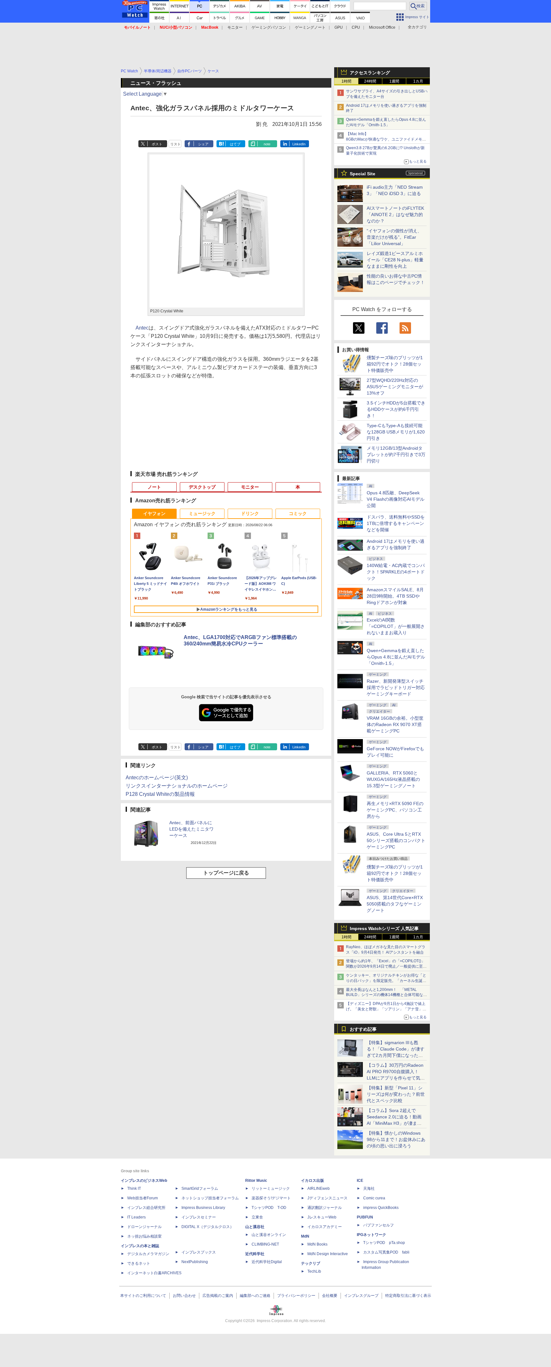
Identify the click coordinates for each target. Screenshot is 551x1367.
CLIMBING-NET (265, 1244)
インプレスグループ (361, 1295)
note (267, 144)
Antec (142, 328)
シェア (203, 144)
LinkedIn (298, 144)
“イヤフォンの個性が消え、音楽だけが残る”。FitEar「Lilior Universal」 (394, 237)
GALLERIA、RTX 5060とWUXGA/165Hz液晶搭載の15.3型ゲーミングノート (393, 779)
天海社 (369, 1188)
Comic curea (374, 1198)
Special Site (362, 173)
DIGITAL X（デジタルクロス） (207, 1227)
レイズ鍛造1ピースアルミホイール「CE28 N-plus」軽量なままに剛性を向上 (395, 260)
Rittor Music (256, 1180)
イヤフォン (154, 513)
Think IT (134, 1188)
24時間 (370, 81)
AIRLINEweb (318, 1188)
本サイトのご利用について (143, 1295)
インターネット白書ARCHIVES (154, 1273)
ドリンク (250, 513)
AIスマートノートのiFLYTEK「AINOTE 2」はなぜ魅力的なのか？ (395, 214)
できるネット (138, 1263)
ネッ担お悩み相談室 (144, 1236)
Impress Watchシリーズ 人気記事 (384, 928)
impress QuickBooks (381, 1207)
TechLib (314, 1271)
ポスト (157, 144)
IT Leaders (136, 1217)
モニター (235, 27)
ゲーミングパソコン (269, 27)
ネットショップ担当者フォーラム (210, 1198)
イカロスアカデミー (324, 1227)
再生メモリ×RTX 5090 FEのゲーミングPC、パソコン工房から (395, 810)
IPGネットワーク (371, 1234)
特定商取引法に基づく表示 (408, 1295)
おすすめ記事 (363, 1029)
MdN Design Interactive (327, 1254)
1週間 (394, 81)
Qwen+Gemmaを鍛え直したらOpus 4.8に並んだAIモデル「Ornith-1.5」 (396, 657)
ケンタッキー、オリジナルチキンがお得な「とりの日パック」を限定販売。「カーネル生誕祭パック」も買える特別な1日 (386, 980)
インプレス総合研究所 (146, 1207)
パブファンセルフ (378, 1225)
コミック (298, 513)
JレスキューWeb (321, 1217)
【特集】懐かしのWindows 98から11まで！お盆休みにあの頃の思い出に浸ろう (396, 1139)
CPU (356, 27)
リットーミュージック (271, 1188)
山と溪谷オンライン (269, 1234)
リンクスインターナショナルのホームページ (177, 786)
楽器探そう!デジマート (271, 1198)
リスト (175, 144)
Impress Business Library (203, 1207)
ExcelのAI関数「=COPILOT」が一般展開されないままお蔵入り (396, 626)
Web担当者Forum (142, 1198)
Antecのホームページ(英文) (157, 777)
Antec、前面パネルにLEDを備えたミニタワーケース (191, 829)
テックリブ (310, 1263)
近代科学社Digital (267, 1262)
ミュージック (202, 513)
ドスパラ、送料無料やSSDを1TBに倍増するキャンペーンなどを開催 (396, 523)
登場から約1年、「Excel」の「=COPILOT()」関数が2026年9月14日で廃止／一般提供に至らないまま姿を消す (386, 966)
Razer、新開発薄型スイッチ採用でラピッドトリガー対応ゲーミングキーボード (396, 687)
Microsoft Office (382, 27)
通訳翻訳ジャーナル (324, 1207)
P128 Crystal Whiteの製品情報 (160, 794)
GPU (338, 27)
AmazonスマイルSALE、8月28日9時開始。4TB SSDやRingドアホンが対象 (395, 596)
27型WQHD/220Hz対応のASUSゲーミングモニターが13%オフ (395, 387)
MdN (305, 1236)
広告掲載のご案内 (217, 1295)
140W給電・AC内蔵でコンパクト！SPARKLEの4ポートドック (396, 572)
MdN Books (317, 1244)
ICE (360, 1180)
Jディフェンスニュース (327, 1198)
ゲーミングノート (310, 27)
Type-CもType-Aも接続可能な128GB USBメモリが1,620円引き (396, 432)
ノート (154, 487)
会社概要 (329, 1295)
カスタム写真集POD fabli (386, 1252)
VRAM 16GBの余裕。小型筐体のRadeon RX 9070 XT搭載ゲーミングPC (395, 724)
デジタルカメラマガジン (148, 1254)
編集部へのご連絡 (255, 1295)
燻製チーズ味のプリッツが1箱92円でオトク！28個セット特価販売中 (395, 364)
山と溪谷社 (254, 1227)
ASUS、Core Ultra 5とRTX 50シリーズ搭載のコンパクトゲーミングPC (396, 840)
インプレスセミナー (198, 1217)
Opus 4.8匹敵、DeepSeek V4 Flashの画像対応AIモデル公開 (395, 499)
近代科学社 (254, 1254)
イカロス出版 (312, 1180)
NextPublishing (194, 1262)
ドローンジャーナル (144, 1227)
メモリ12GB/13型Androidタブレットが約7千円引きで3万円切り (396, 454)
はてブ (235, 144)
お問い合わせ (184, 1295)
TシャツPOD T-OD (269, 1207)
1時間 (346, 81)
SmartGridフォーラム (199, 1188)
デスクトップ (202, 487)
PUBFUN (365, 1217)
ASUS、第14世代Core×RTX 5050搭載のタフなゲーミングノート (395, 904)
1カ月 (418, 81)
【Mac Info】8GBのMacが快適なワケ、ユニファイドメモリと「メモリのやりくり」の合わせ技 (386, 139)
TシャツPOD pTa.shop (384, 1242)
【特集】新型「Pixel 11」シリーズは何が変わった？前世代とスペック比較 (396, 1094)
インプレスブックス (198, 1252)
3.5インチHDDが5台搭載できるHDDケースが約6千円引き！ (396, 409)
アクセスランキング (370, 72)
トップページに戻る (226, 873)
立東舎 (257, 1217)
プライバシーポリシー (296, 1295)
